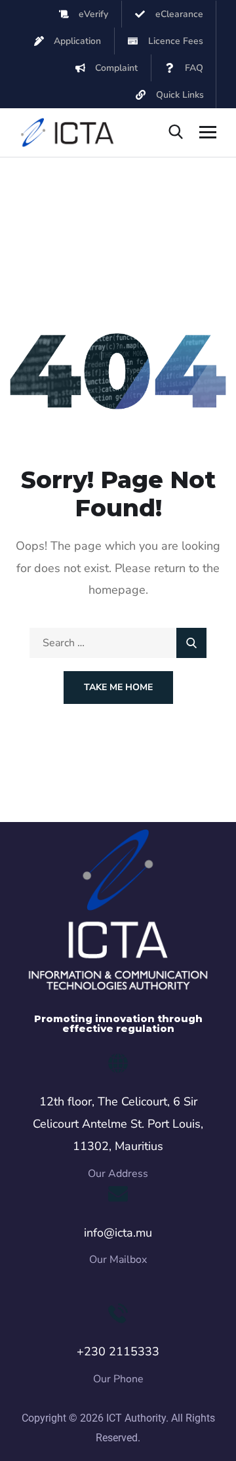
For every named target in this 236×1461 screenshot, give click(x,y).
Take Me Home (118, 687)
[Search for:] (118, 643)
